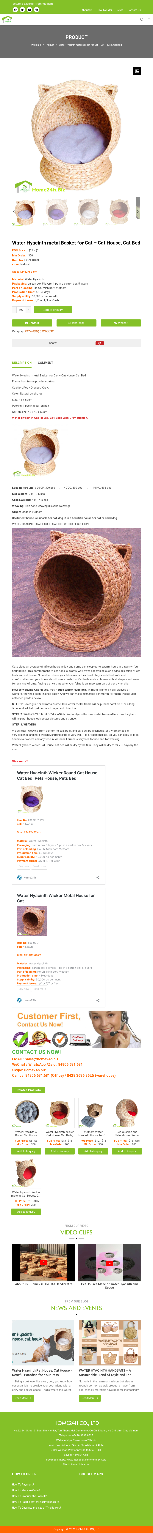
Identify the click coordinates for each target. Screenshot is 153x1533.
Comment (45, 363)
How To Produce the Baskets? (30, 1496)
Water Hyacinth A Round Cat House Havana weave (26, 1133)
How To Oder (104, 10)
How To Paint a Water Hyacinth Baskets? (36, 1502)
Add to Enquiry (53, 310)
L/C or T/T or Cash (47, 300)
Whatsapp (78, 323)
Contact (34, 323)
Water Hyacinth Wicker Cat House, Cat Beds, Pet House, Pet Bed (60, 1133)
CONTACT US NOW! (36, 1052)
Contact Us (134, 10)
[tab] (22, 363)
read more (30, 1398)
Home (37, 44)
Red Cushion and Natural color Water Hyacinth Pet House (127, 1133)
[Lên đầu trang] (143, 1523)
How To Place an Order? (26, 1490)
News (120, 10)
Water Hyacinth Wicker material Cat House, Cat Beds (26, 1194)
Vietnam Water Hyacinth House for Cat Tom (93, 1133)
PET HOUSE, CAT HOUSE (39, 331)
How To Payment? (23, 1484)
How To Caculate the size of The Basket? (36, 1507)
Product (50, 44)
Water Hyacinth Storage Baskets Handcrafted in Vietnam (113, 1372)
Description (22, 363)
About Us (87, 10)
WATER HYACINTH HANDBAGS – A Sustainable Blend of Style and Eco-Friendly (48, 1372)
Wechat (123, 323)
